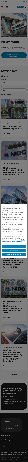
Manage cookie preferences (14, 254)
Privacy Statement (16, 241)
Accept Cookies (14, 246)
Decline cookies (14, 250)
